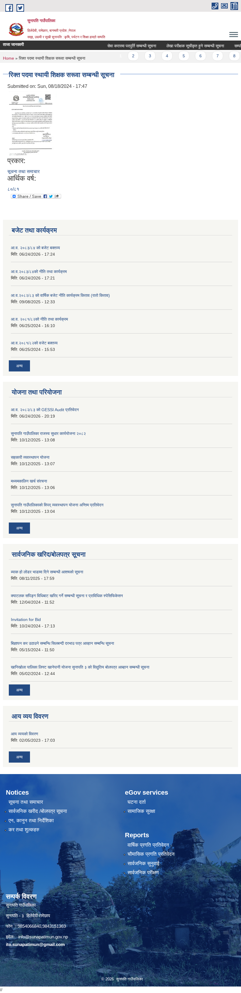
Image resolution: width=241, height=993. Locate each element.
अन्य (19, 366)
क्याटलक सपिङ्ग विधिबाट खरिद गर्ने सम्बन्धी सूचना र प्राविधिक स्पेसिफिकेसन (67, 595)
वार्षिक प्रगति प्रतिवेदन (148, 845)
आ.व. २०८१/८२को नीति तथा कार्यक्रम (39, 319)
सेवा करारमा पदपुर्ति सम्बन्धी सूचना (122, 45)
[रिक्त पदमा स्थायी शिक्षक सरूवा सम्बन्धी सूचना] (32, 122)
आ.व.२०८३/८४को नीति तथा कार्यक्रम (39, 271)
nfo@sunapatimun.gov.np (43, 936)
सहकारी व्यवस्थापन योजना (30, 457)
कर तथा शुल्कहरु (24, 830)
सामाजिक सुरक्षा (141, 811)
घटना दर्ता (137, 802)
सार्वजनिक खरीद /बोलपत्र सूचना (38, 811)
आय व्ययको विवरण (24, 733)
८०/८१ (13, 189)
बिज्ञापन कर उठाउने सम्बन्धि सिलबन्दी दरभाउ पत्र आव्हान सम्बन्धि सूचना (62, 643)
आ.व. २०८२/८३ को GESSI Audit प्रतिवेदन (45, 409)
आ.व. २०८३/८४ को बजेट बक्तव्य (35, 247)
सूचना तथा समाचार (23, 171)
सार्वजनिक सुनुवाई (143, 863)
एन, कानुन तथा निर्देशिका (31, 820)
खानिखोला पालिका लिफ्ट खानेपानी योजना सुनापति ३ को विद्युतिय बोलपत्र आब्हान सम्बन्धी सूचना (80, 667)
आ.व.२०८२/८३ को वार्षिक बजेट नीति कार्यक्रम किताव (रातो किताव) (60, 295)
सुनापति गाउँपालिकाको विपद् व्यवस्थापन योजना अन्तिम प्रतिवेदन (57, 505)
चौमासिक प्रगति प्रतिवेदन (151, 854)
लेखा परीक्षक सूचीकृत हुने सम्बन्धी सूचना (186, 45)
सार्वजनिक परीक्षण (143, 872)
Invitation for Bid (26, 619)
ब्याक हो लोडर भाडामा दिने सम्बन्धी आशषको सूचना (47, 572)
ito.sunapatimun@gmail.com (35, 944)
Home (8, 58)
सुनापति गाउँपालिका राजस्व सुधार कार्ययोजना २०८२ (48, 433)
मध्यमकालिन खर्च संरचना (29, 481)
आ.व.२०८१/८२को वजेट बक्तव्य (34, 343)
